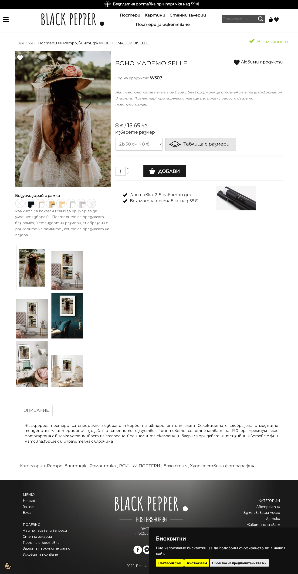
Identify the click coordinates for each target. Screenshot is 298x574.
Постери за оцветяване (163, 24)
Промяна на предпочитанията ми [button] (239, 563)
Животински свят (263, 525)
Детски (273, 519)
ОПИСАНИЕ (36, 410)
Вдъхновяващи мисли (261, 513)
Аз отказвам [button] (197, 563)
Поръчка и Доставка (41, 543)
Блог (27, 513)
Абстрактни (268, 507)
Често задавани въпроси (45, 530)
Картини (155, 15)
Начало (29, 501)
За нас (28, 507)
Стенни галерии (188, 15)
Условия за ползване (40, 554)
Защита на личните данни (46, 548)
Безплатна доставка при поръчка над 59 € (156, 4)
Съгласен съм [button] (169, 563)
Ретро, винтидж (80, 43)
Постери (130, 15)
